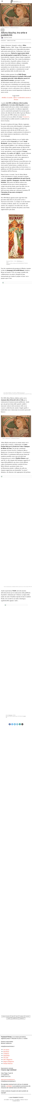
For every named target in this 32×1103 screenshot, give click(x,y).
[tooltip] (10, 724)
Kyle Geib (10, 715)
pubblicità (15, 1018)
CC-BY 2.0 (8, 264)
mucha (27, 1016)
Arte (3, 30)
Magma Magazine (8, 1061)
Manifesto (6, 1051)
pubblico (22, 1018)
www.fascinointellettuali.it (8, 1079)
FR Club (5, 1057)
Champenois (26, 117)
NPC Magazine (7, 1059)
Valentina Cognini (7, 37)
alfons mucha (6, 1016)
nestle (8, 1018)
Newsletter (6, 1055)
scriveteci (9, 1086)
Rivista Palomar (8, 1063)
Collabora (6, 1053)
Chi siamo (6, 1050)
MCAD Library (19, 261)
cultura (22, 1016)
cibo (17, 1016)
